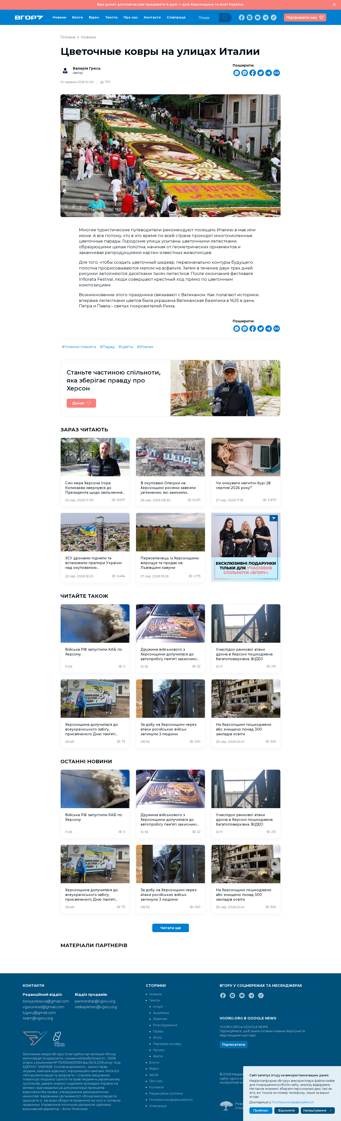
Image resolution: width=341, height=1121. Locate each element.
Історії (158, 1006)
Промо (159, 1050)
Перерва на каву (167, 1044)
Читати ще (170, 928)
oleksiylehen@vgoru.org (96, 1007)
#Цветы (126, 347)
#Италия (145, 347)
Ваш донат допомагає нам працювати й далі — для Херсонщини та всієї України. (170, 4)
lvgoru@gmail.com (39, 1012)
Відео (94, 17)
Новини (59, 17)
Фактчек (160, 1019)
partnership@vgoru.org (95, 1001)
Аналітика (161, 1013)
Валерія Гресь (87, 68)
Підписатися (233, 1044)
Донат (78, 403)
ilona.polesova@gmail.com (46, 1001)
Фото (157, 1037)
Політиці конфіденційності (293, 1102)
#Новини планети (79, 347)
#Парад (107, 347)
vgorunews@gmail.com (43, 1007)
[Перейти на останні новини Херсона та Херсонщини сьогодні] (29, 17)
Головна (67, 37)
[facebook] (241, 17)
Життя (158, 1056)
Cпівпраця (176, 17)
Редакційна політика (166, 1093)
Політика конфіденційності (171, 1100)
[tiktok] (273, 17)
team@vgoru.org (38, 1018)
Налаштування (314, 1110)
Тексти (111, 17)
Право (158, 1031)
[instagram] (249, 17)
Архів (153, 1075)
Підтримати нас (301, 17)
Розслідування (165, 1025)
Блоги (77, 17)
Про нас (131, 17)
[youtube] (257, 17)
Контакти (152, 17)
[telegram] (265, 17)
